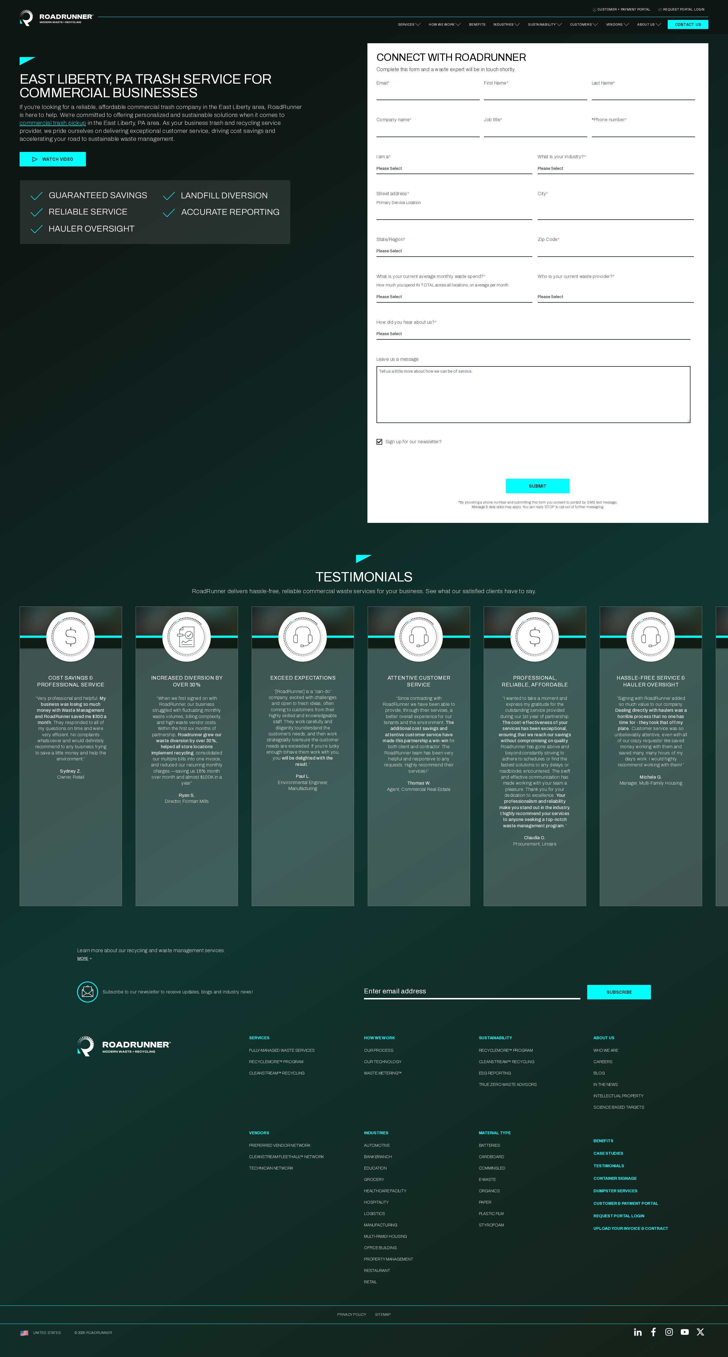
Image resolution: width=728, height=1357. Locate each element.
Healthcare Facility (385, 1191)
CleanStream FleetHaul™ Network (286, 1157)
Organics (489, 1191)
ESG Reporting (495, 1073)
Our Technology (383, 1062)
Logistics (374, 1214)
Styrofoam (491, 1225)
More (82, 958)
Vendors (614, 24)
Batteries (489, 1145)
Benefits (477, 24)
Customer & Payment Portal (625, 1203)
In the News (605, 1084)
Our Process (378, 1050)
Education (375, 1168)
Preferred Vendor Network (279, 1145)
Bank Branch (378, 1157)
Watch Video (57, 159)
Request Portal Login (683, 9)
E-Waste (487, 1179)
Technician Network (271, 1168)
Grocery (374, 1179)
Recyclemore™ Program (506, 1050)
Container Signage (614, 1178)
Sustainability (541, 24)
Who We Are (605, 1050)
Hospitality (376, 1202)
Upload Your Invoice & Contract (630, 1228)
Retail (370, 1282)
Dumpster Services (615, 1191)
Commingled (492, 1168)
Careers (602, 1062)
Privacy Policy (351, 1315)
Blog (599, 1073)
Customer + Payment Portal (623, 9)
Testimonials (608, 1166)
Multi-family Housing (385, 1236)
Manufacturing (380, 1225)
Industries (503, 24)
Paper (485, 1202)
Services (406, 24)
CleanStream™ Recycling (277, 1073)
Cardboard (491, 1157)
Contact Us (688, 24)
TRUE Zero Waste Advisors (508, 1084)
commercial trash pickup (53, 123)
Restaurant (377, 1271)
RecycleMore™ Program (276, 1062)
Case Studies (608, 1153)
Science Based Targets (618, 1107)
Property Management (388, 1259)
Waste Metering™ (383, 1073)
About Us (646, 24)
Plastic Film (491, 1214)
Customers (581, 24)
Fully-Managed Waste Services (282, 1050)
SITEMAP (383, 1315)
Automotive (377, 1145)
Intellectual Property (618, 1096)
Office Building (380, 1248)
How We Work (441, 24)
